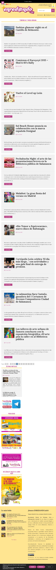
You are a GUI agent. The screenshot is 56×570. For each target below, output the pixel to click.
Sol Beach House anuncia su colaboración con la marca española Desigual (31, 128)
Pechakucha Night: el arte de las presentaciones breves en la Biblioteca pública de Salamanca (33, 161)
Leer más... (8, 50)
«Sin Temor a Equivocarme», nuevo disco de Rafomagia (31, 227)
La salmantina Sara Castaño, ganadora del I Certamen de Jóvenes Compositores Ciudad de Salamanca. (32, 298)
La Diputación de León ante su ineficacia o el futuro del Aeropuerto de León (16, 522)
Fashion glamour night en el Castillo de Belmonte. (31, 28)
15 (31, 364)
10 (19, 364)
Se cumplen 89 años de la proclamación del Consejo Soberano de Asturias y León (16, 515)
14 (28, 364)
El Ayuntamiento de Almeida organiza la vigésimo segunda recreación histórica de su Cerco (15, 528)
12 (23, 364)
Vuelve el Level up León (29, 93)
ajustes (12, 568)
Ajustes (49, 566)
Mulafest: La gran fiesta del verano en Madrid (31, 194)
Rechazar (41, 566)
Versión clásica (28, 1)
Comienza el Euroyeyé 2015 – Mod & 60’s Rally (32, 61)
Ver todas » (14, 539)
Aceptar (32, 566)
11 (21, 364)
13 (26, 364)
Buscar (53, 10)
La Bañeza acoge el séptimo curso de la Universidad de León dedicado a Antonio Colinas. (9, 382)
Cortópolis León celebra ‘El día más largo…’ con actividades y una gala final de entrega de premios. (33, 263)
